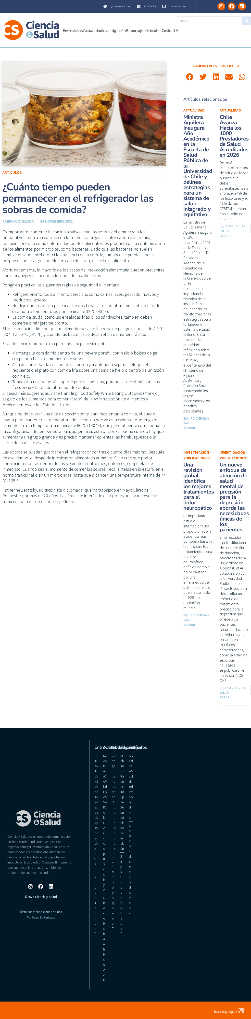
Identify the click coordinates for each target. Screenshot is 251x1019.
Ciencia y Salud (14, 6)
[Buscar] (246, 21)
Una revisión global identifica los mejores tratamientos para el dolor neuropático (198, 486)
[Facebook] (232, 6)
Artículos (153, 30)
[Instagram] (221, 6)
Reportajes (135, 30)
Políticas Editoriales (41, 917)
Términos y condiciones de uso (40, 912)
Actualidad (92, 30)
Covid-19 (170, 30)
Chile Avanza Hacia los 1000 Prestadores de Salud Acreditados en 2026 (234, 136)
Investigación (114, 30)
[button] (189, 76)
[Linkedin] (242, 6)
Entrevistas (73, 30)
